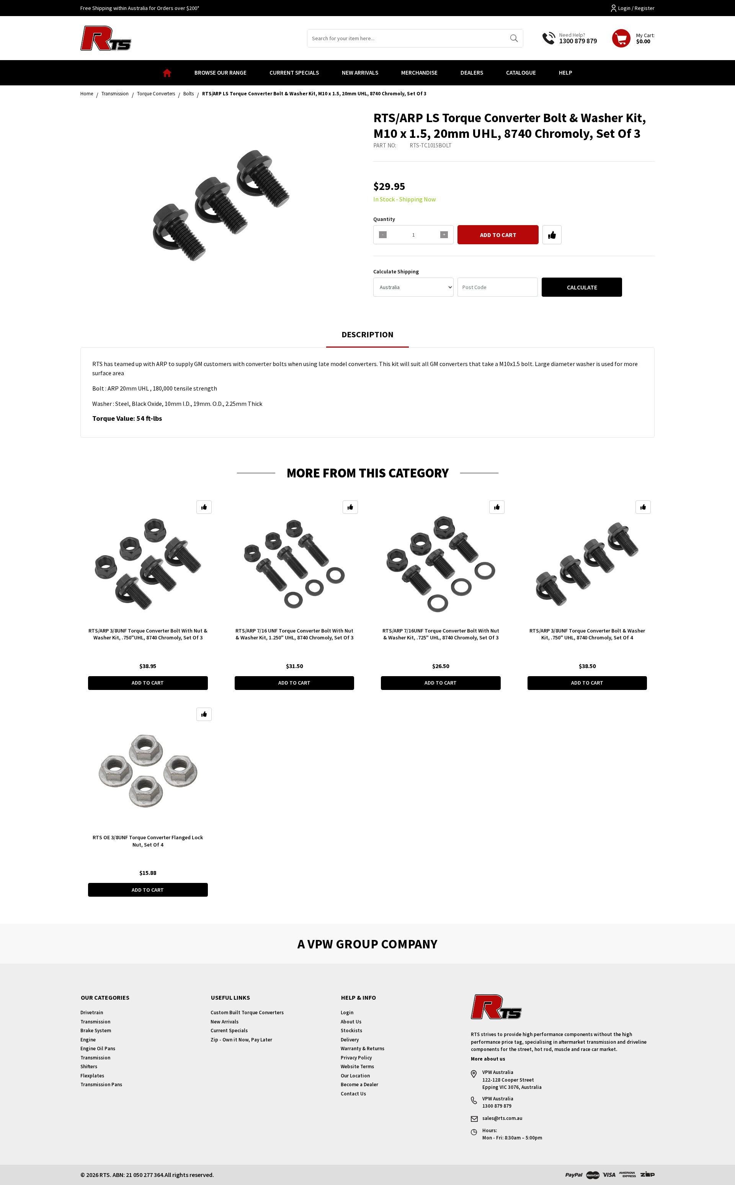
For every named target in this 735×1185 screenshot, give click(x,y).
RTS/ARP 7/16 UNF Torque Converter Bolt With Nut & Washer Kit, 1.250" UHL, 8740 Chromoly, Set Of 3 (294, 634)
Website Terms (357, 1066)
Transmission (95, 1021)
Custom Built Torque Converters (247, 1012)
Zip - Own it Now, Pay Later (241, 1039)
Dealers (472, 72)
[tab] (367, 338)
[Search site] (514, 38)
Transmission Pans (101, 1084)
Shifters (88, 1066)
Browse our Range (220, 72)
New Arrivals (360, 72)
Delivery (350, 1039)
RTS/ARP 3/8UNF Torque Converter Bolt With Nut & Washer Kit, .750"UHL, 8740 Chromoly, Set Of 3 (147, 634)
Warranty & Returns (362, 1048)
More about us (488, 1059)
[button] (552, 234)
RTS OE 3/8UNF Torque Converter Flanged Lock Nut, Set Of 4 (148, 841)
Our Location (355, 1075)
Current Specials (294, 72)
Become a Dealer (359, 1084)
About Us (351, 1021)
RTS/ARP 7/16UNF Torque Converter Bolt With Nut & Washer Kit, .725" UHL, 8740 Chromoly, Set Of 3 (440, 634)
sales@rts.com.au (502, 1118)
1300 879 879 (578, 40)
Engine (88, 1039)
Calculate (582, 287)
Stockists (351, 1030)
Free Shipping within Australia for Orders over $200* (139, 8)
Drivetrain (91, 1012)
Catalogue (521, 72)
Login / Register (636, 8)
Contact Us (353, 1093)
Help (565, 72)
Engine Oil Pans (97, 1048)
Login (347, 1012)
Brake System (95, 1030)
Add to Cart (498, 235)
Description (367, 334)
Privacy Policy (356, 1057)
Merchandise (419, 72)
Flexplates (92, 1075)
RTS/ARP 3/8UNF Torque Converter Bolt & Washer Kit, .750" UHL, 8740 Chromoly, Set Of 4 (587, 634)
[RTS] (105, 37)
